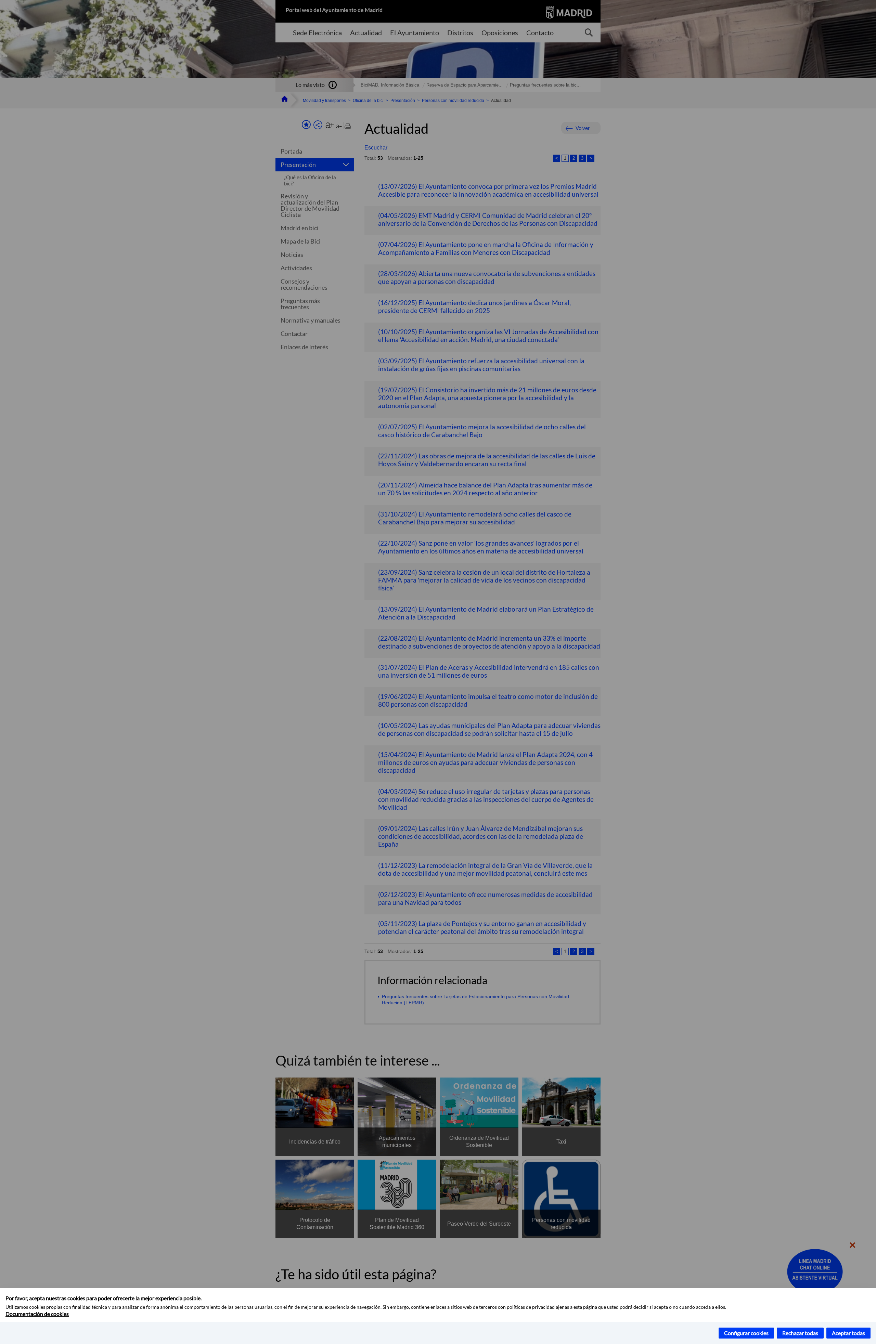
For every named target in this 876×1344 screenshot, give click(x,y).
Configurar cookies (746, 1333)
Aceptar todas (848, 1333)
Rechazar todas (800, 1333)
